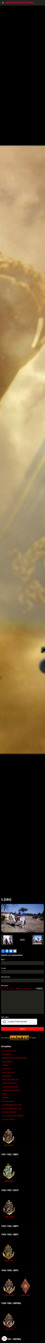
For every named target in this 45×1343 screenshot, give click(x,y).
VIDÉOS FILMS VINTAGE (10, 1087)
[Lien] (21, 988)
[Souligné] (7, 988)
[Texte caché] (24, 988)
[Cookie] (4, 1338)
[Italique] (5, 988)
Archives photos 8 (8, 1101)
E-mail (3, 968)
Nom (3, 959)
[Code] (32, 988)
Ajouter (22, 1029)
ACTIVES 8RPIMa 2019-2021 (12, 1105)
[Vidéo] (29, 988)
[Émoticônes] (34, 988)
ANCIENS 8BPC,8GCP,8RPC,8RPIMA (14, 1058)
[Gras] (2, 988)
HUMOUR (5, 1098)
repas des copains (8, 1119)
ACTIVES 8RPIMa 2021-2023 (12, 1108)
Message (4, 985)
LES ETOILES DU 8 (8, 1072)
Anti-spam (5, 1017)
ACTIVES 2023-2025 (9, 1112)
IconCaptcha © (33, 1023)
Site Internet (5, 977)
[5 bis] (17, 1287)
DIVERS (4, 1094)
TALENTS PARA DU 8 (9, 1083)
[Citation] (16, 988)
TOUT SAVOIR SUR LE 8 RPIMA (12, 1116)
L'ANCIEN (5, 1065)
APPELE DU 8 (6, 1069)
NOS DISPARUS (7, 1062)
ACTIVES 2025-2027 (9, 1051)
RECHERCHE (6, 1054)
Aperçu (40, 988)
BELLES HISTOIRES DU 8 (10, 1080)
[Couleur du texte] (13, 988)
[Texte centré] (19, 988)
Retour (22, 940)
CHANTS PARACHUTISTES (11, 1090)
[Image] (26, 988)
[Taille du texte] (10, 988)
